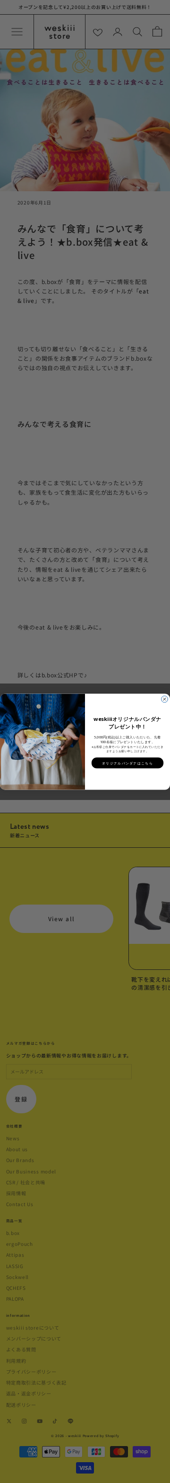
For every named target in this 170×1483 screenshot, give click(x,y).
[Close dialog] (165, 699)
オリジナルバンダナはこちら (127, 762)
